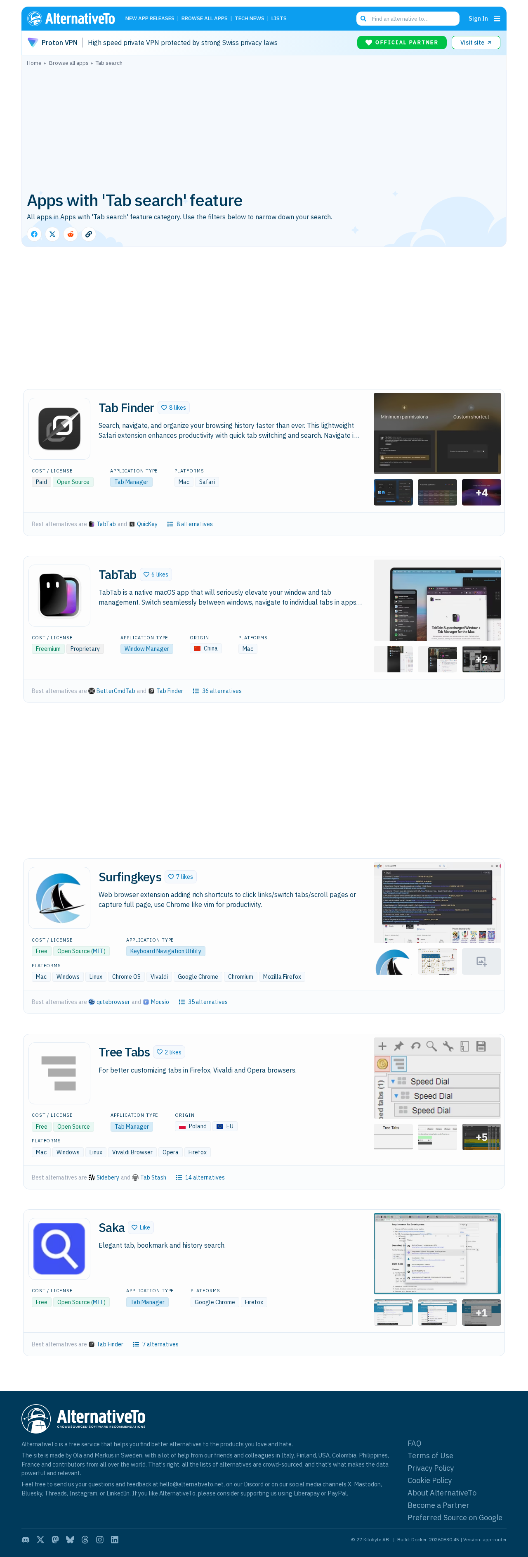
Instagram (83, 1493)
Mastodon (367, 1484)
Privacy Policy (431, 1468)
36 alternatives (222, 691)
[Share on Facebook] (34, 234)
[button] (174, 407)
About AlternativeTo (442, 1493)
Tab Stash (153, 1177)
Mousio (160, 1002)
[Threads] (85, 1540)
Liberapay (307, 1493)
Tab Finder (169, 691)
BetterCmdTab (116, 691)
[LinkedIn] (115, 1540)
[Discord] (25, 1540)
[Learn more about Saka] (59, 1249)
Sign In (478, 18)
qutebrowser (113, 1002)
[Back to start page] (74, 18)
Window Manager (147, 649)
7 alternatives (160, 1344)
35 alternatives (208, 1002)
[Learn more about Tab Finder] (59, 429)
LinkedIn (118, 1493)
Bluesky (31, 1493)
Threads (56, 1493)
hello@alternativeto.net (192, 1484)
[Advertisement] (264, 127)
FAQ (415, 1443)
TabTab (106, 524)
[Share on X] (52, 234)
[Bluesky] (70, 1540)
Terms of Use (430, 1455)
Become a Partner (438, 1505)
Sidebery (108, 1177)
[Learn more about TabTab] (59, 596)
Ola (77, 1455)
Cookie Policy (430, 1480)
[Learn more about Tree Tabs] (59, 1073)
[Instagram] (100, 1540)
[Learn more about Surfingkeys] (59, 898)
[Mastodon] (55, 1540)
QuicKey (147, 524)
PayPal (337, 1493)
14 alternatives (205, 1177)
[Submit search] (363, 18)
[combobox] (408, 19)
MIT (98, 951)
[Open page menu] (497, 18)
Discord (254, 1484)
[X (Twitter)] (40, 1540)
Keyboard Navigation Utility (165, 951)
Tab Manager (131, 482)
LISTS (279, 18)
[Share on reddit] (70, 234)
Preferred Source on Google (455, 1517)
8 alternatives (195, 524)
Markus (104, 1455)
